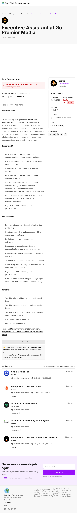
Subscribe (59, 472)
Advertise (7, 503)
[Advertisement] (38, 59)
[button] (72, 3)
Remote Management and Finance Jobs (58, 366)
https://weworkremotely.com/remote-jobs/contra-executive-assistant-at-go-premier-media (22, 332)
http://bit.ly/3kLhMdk (15, 96)
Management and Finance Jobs (19, 14)
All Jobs (4, 14)
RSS (5, 505)
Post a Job (8, 500)
